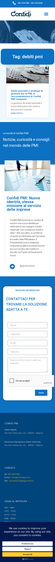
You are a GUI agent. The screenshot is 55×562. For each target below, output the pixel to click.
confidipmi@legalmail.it (21, 481)
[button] (46, 14)
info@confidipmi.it (20, 477)
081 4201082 (13, 474)
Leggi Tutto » (17, 113)
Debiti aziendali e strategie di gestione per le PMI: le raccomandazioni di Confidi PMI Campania (27, 95)
